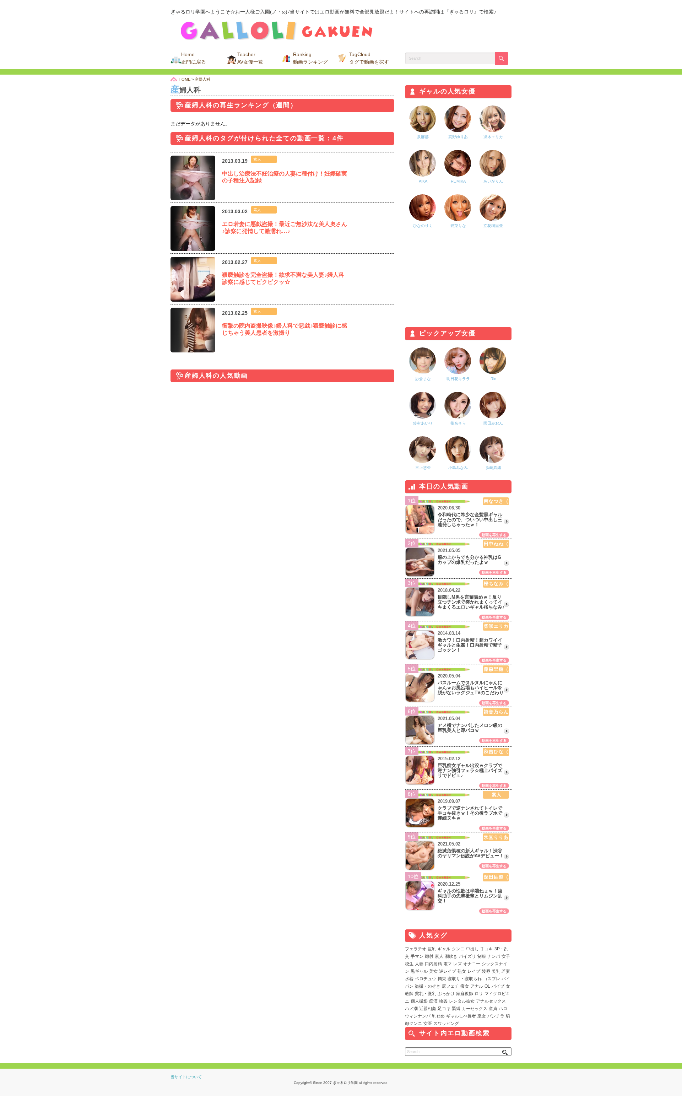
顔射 (429, 956)
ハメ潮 (411, 1008)
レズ (457, 963)
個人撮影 (419, 1001)
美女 (433, 971)
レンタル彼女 (462, 1001)
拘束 (442, 978)
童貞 (493, 1008)
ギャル (444, 948)
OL (487, 986)
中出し (472, 948)
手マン (417, 956)
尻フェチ (450, 986)
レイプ (473, 971)
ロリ (479, 993)
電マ (447, 963)
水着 (409, 978)
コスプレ (491, 978)
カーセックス (474, 1008)
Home (193, 58)
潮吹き (451, 956)
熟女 (462, 971)
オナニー (471, 963)
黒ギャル (419, 971)
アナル (476, 986)
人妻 (419, 963)
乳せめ (438, 1016)
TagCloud (369, 58)
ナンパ (493, 956)
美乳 (496, 971)
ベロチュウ (425, 978)
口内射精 (433, 963)
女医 (427, 1023)
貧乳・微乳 (425, 993)
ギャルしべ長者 (461, 1016)
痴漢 (433, 1001)
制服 (481, 956)
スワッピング (446, 1023)
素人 (439, 956)
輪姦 (443, 1001)
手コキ (486, 948)
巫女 (481, 1016)
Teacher (250, 58)
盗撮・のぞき (427, 986)
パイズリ (467, 956)
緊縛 (456, 1008)
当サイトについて (186, 1077)
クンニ (458, 948)
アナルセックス (491, 1001)
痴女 (464, 986)
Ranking (310, 58)
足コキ (444, 1008)
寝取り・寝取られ (465, 978)
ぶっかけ (446, 993)
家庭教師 (464, 993)
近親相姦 (427, 1008)
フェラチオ (415, 948)
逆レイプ (447, 971)
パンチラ (495, 1016)
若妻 (506, 971)
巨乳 (432, 948)
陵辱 (486, 971)
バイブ (498, 986)
